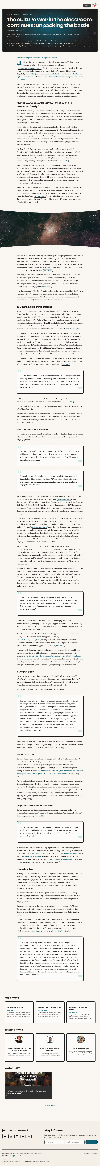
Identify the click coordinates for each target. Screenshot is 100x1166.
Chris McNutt (14, 30)
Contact (95, 1153)
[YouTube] (23, 1136)
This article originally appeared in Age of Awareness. (37, 57)
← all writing (50, 1105)
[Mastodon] (29, 1136)
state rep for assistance (32, 856)
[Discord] (16, 1136)
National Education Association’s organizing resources (53, 853)
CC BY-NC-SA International (26, 1161)
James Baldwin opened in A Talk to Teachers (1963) (50, 931)
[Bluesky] (4, 1136)
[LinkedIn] (10, 1136)
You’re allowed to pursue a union (62, 859)
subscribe (91, 1142)
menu (87, 5)
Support (87, 1153)
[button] (29, 68)
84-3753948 (9, 1156)
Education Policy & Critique (17, 14)
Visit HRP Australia (21, 1156)
